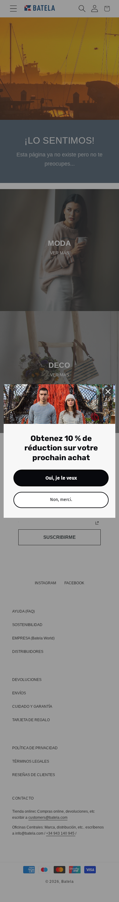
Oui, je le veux (61, 478)
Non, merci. (61, 499)
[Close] (108, 391)
